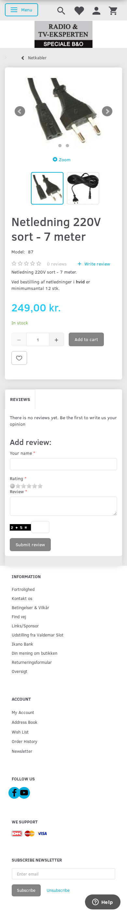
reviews (57, 264)
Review (17, 491)
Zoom (65, 159)
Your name (21, 453)
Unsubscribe (58, 890)
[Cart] (113, 10)
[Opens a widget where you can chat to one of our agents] (102, 902)
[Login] (96, 10)
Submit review (30, 544)
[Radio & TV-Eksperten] (63, 34)
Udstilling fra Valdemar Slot (38, 634)
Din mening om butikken (34, 653)
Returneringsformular (32, 662)
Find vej (19, 616)
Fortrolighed (23, 589)
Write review (96, 264)
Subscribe (26, 890)
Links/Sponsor (25, 625)
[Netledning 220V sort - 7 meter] (63, 111)
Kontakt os (22, 598)
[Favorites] (79, 10)
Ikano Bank (22, 644)
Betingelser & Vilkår (30, 607)
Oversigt (19, 671)
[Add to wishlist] (19, 358)
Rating (16, 478)
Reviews (20, 399)
